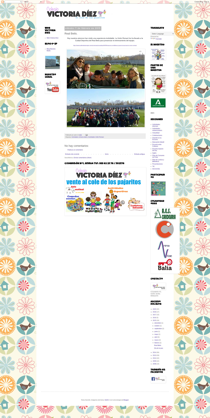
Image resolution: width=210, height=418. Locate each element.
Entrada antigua (139, 154)
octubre (157, 326)
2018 (155, 312)
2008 (155, 364)
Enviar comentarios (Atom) (82, 158)
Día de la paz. (158, 348)
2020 (155, 309)
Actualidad (155, 133)
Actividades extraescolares (80, 137)
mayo (156, 334)
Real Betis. (157, 345)
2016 (155, 317)
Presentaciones (157, 164)
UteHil (107, 400)
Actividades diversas (156, 125)
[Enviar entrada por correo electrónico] (86, 135)
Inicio (107, 154)
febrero (157, 343)
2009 (155, 361)
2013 (155, 355)
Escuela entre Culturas (157, 145)
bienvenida (156, 169)
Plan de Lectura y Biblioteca (158, 160)
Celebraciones (157, 135)
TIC (153, 166)
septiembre (158, 328)
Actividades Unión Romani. (96, 137)
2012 (155, 358)
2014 (155, 352)
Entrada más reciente (72, 154)
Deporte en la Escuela (156, 138)
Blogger (126, 400)
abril (156, 337)
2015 (155, 320)
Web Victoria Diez (52, 38)
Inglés (154, 153)
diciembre (157, 323)
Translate (158, 39)
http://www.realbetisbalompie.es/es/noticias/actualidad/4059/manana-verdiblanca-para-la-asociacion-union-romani (105, 45)
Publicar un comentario (75, 150)
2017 (155, 315)
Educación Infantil (158, 142)
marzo (156, 340)
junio (156, 331)
